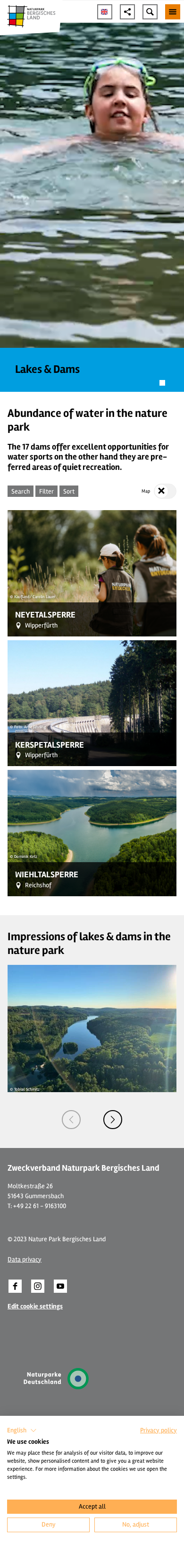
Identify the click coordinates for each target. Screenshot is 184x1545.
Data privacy (25, 1259)
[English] (104, 11)
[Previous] (71, 1119)
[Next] (112, 1119)
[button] (15, 1286)
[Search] (150, 11)
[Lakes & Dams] (92, 207)
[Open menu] (172, 11)
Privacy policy (158, 1430)
